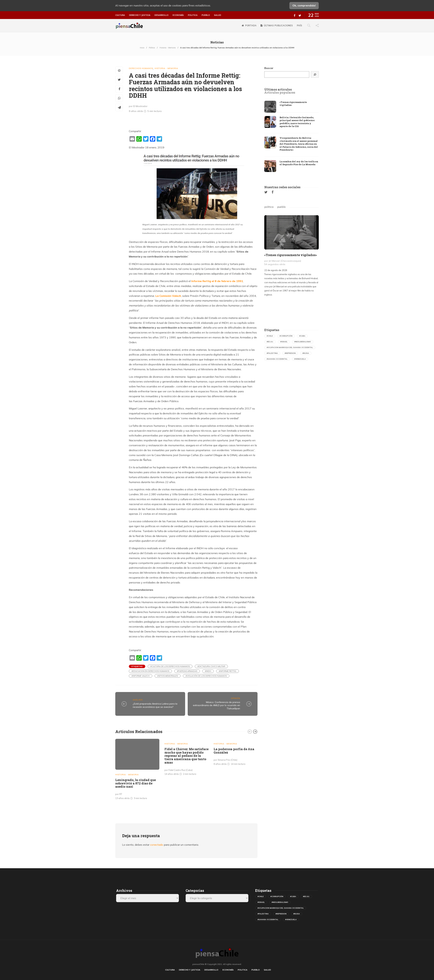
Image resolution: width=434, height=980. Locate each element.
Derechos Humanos (141, 68)
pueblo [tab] (281, 206)
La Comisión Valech (168, 295)
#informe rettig (227, 671)
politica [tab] (268, 206)
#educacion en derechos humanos (150, 671)
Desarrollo (161, 15)
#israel (284, 342)
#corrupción (286, 336)
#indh (208, 671)
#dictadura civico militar (211, 666)
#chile (270, 336)
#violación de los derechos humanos (206, 676)
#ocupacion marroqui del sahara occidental (290, 347)
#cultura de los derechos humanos (170, 666)
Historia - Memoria (168, 47)
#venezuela (300, 359)
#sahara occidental (277, 359)
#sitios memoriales (167, 676)
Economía (178, 15)
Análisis (138, 700)
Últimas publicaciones (278, 25)
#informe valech (141, 676)
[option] (137, 769)
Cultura (120, 15)
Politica (193, 15)
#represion (290, 353)
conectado (156, 844)
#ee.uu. (270, 342)
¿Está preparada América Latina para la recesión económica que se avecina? (155, 705)
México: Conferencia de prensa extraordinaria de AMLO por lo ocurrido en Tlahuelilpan (216, 705)
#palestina (272, 353)
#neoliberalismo (302, 342)
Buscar (268, 68)
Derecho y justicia (139, 15)
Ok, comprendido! (304, 5)
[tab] (278, 89)
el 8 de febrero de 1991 (217, 281)
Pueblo (206, 15)
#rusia (305, 353)
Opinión (235, 698)
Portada (251, 25)
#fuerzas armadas (187, 671)
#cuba (302, 336)
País (299, 25)
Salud (217, 15)
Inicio (142, 47)
